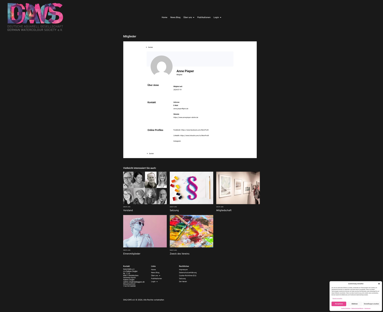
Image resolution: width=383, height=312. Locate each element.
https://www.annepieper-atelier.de (185, 118)
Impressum (367, 308)
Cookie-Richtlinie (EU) (187, 276)
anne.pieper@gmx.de (180, 109)
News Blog (175, 17)
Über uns (187, 17)
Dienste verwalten (337, 298)
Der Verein (183, 282)
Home (164, 17)
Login (216, 17)
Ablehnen (354, 304)
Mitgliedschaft (223, 210)
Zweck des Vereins (179, 253)
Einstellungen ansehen (371, 304)
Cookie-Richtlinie (345, 308)
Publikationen (204, 17)
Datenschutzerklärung (357, 308)
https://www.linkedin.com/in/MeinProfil (194, 136)
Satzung (174, 210)
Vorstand (128, 210)
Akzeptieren (339, 304)
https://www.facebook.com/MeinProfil (195, 130)
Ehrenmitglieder (131, 253)
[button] (379, 284)
